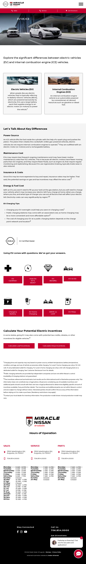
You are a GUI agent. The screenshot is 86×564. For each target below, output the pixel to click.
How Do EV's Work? (33, 281)
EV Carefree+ (13, 280)
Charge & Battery (13, 313)
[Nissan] (5, 4)
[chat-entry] (78, 553)
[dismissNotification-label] (81, 537)
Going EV (8, 253)
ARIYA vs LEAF (53, 313)
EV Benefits (53, 280)
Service (43, 11)
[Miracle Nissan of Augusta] (18, 4)
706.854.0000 (60, 530)
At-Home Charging (33, 313)
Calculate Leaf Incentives (19, 346)
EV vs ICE (72, 279)
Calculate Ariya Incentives (54, 346)
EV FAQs (72, 312)
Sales (15, 11)
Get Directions (72, 11)
